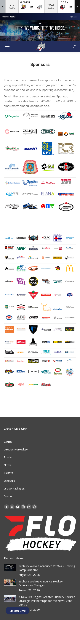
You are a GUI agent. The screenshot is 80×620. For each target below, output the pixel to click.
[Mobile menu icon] (7, 46)
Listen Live (17, 610)
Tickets (8, 473)
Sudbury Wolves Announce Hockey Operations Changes (41, 583)
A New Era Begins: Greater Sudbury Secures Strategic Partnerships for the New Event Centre (47, 600)
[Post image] (10, 567)
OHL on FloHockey (16, 449)
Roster (8, 457)
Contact (9, 496)
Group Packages (14, 488)
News (7, 465)
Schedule (9, 480)
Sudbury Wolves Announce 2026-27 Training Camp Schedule (47, 568)
